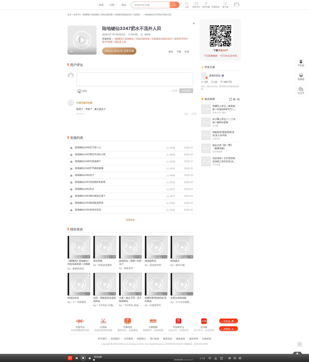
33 (215, 81)
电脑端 (227, 328)
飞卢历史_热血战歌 (133, 305)
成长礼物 (180, 265)
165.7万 (228, 81)
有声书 (77, 14)
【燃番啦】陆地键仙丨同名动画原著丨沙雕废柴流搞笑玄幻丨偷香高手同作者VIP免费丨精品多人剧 (112, 14)
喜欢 (171, 52)
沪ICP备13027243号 (174, 344)
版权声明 (193, 338)
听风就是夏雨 (105, 265)
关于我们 (102, 338)
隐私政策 (180, 338)
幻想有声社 (155, 305)
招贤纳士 (141, 338)
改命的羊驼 (155, 265)
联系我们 (115, 338)
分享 (187, 52)
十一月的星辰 (79, 302)
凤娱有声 (128, 268)
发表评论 (186, 90)
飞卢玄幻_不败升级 (107, 305)
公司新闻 (128, 338)
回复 (186, 114)
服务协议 (167, 338)
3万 (206, 81)
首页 (69, 14)
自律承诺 (206, 338)
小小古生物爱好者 (185, 302)
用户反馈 (154, 338)
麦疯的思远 (78, 268)
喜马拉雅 (80, 5)
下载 (179, 52)
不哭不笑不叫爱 (84, 102)
